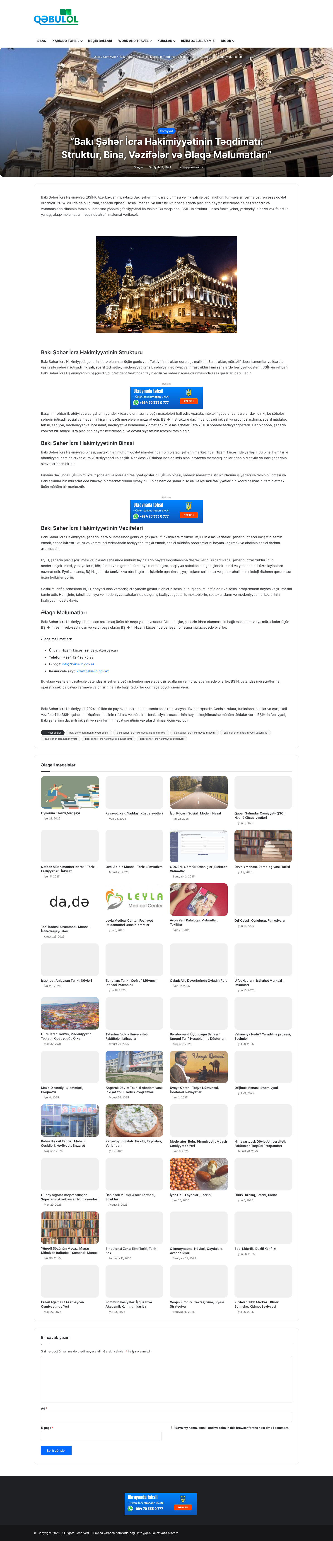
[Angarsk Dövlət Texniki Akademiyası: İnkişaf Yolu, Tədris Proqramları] (134, 1067)
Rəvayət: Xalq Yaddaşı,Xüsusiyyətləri (134, 813)
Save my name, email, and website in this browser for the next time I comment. (232, 1428)
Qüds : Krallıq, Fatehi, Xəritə (255, 1195)
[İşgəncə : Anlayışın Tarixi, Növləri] (70, 959)
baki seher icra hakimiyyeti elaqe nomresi (141, 732)
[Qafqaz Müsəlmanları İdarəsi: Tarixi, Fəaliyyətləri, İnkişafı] (70, 846)
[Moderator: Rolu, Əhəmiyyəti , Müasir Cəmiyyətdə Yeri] (199, 1120)
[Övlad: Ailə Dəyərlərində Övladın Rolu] (199, 959)
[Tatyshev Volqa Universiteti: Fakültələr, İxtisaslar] (134, 1013)
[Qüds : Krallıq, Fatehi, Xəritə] (263, 1174)
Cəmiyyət (109, 56)
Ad (44, 1408)
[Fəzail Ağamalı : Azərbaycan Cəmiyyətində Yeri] (70, 1281)
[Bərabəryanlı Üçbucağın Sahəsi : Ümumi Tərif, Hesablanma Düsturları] (199, 1013)
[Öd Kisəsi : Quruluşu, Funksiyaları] (263, 899)
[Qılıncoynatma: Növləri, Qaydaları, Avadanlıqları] (199, 1227)
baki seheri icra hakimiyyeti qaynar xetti (108, 738)
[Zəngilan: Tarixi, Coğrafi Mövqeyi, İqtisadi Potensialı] (134, 959)
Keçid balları (100, 41)
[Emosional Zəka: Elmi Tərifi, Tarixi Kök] (134, 1227)
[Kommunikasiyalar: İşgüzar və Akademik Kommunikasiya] (134, 1281)
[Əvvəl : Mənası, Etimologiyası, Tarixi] (263, 846)
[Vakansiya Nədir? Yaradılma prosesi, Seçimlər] (263, 1013)
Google (138, 167)
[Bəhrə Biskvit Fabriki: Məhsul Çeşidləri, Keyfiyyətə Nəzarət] (70, 1120)
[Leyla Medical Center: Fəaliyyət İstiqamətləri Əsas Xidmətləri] (134, 899)
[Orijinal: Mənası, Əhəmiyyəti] (263, 1067)
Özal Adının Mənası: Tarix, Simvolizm (134, 867)
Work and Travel (133, 41)
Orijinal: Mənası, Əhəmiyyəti (256, 1088)
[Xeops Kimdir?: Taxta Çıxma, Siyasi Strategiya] (199, 1281)
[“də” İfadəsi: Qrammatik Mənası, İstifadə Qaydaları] (70, 902)
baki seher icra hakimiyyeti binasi (89, 732)
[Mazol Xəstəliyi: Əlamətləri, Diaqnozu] (70, 1067)
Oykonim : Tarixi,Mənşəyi (60, 813)
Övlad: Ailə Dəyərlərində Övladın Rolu (198, 980)
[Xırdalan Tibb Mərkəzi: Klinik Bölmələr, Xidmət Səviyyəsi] (263, 1281)
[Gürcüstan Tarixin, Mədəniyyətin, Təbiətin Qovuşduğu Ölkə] (70, 1013)
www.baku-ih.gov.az (93, 671)
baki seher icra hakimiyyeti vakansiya (245, 732)
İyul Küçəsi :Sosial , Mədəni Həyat (195, 813)
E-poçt (47, 1428)
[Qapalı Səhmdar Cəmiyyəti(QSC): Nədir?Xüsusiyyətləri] (263, 792)
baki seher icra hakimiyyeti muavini (194, 732)
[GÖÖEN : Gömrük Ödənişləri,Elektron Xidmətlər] (199, 846)
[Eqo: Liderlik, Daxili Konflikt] (263, 1227)
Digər (226, 41)
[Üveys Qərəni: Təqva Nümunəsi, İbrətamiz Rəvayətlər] (199, 1067)
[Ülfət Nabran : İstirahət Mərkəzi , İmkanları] (263, 959)
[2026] (56, 17)
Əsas (41, 41)
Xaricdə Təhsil (65, 41)
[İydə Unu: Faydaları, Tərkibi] (199, 1174)
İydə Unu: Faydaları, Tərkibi (191, 1195)
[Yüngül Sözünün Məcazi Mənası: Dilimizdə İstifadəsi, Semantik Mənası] (70, 1227)
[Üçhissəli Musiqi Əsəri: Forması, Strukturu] (134, 1174)
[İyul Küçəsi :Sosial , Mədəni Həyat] (199, 792)
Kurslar (164, 41)
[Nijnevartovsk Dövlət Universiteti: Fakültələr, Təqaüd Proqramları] (263, 1120)
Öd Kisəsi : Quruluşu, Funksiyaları (260, 920)
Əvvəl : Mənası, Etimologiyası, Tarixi (262, 867)
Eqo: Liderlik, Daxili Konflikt (255, 1248)
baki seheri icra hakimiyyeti (61, 738)
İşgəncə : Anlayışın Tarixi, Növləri (66, 980)
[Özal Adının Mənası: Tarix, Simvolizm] (134, 846)
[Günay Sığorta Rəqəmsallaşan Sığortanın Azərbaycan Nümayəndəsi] (70, 1174)
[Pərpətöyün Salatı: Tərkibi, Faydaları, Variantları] (134, 1120)
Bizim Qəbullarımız (198, 41)
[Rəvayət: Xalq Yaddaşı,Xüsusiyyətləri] (134, 792)
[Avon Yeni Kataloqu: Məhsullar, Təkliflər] (199, 899)
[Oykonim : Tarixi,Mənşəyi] (70, 792)
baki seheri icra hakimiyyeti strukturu (161, 738)
